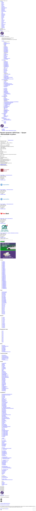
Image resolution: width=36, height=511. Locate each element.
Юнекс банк (4, 390)
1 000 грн (3, 261)
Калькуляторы (4, 118)
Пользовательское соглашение (4, 504)
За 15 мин (3, 397)
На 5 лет (5, 71)
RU (0, 30)
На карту (5, 42)
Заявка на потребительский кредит (7, 479)
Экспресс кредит (4, 402)
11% (2, 331)
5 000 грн (3, 264)
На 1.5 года (3, 304)
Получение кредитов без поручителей (8, 408)
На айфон (3, 347)
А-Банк (3, 366)
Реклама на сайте (4, 484)
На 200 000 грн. (6, 65)
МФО (5, 114)
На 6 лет (3, 308)
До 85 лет (3, 327)
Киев (2, 1)
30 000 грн (3, 271)
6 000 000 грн (4, 285)
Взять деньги (4, 416)
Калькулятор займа (5, 477)
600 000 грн (4, 280)
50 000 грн (3, 273)
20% (2, 338)
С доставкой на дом (7, 85)
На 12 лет (3, 312)
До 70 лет (3, 325)
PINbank (3, 364)
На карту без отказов (5, 358)
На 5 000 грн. (6, 62)
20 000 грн (3, 270)
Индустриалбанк (4, 373)
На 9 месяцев (4, 301)
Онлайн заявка (4, 398)
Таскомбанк (4, 387)
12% (2, 332)
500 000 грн (4, 279)
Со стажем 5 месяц (5, 434)
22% (2, 340)
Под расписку (4, 403)
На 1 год (3, 303)
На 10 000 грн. (6, 49)
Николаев (2, 15)
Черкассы (2, 25)
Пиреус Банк (4, 383)
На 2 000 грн (6, 47)
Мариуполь (3, 13)
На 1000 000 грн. (6, 66)
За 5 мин (3, 395)
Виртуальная (6, 107)
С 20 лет (3, 318)
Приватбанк (6, 111)
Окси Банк (3, 380)
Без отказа (5, 56)
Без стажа (3, 429)
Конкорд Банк (4, 374)
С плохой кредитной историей (8, 84)
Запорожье (3, 6)
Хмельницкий (3, 22)
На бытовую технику (5, 346)
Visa (2, 474)
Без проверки (4, 444)
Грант (3, 369)
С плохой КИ (6, 59)
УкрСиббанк (4, 389)
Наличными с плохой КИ (6, 418)
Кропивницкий (3, 11)
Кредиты (3, 447)
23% (2, 341)
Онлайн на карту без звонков (8, 77)
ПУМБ (3, 385)
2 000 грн (3, 262)
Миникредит (4, 411)
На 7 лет (3, 309)
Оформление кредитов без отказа (7, 394)
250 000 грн (4, 277)
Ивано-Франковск (4, 7)
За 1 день (3, 428)
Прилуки (2, 17)
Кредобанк (3, 378)
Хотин (2, 23)
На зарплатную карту (5, 357)
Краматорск (3, 8)
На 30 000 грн (6, 51)
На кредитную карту (5, 356)
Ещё (2, 120)
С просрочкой (6, 54)
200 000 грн (4, 276)
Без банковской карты (5, 430)
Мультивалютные (6, 99)
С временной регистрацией (6, 426)
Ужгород (2, 20)
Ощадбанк (5, 112)
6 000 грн (3, 265)
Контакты (3, 482)
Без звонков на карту (7, 58)
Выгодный (3, 399)
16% (2, 335)
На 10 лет (3, 311)
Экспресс (5, 57)
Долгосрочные (6, 76)
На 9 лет (3, 310)
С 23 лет (3, 321)
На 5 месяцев (4, 299)
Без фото (5, 53)
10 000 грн (3, 268)
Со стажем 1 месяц (5, 431)
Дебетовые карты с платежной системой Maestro (11, 101)
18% (2, 337)
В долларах (5, 98)
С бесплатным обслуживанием (8, 102)
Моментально (6, 91)
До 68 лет (3, 324)
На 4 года (3, 306)
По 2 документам (4, 427)
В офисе (5, 44)
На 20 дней (3, 295)
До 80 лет (3, 326)
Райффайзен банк (6, 110)
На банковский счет (7, 43)
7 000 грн (3, 266)
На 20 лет (5, 72)
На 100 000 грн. (6, 64)
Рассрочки (5, 86)
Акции (5, 122)
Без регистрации (4, 425)
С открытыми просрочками (6, 407)
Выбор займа (2, 35)
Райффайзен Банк (4, 386)
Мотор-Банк (4, 379)
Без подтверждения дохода (8, 83)
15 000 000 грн (4, 288)
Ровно (2, 18)
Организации (4, 113)
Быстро (5, 94)
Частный (3, 419)
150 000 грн (4, 275)
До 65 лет (3, 323)
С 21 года (3, 319)
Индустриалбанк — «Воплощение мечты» (6, 189)
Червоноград (3, 24)
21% (2, 339)
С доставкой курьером (7, 93)
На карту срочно (4, 355)
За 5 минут (5, 88)
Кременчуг (3, 9)
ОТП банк (5, 95)
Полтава (2, 16)
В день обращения (6, 106)
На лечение (4, 348)
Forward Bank (4, 363)
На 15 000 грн (6, 50)
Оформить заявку (3, 179)
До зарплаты (4, 412)
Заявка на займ (4, 478)
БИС (3, 370)
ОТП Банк (3, 381)
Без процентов (4, 443)
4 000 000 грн (4, 283)
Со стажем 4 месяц (5, 433)
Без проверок (4, 405)
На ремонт (3, 350)
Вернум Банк (4, 371)
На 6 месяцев (4, 300)
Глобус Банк (4, 372)
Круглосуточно (4, 400)
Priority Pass (4, 463)
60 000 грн (3, 274)
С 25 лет (3, 322)
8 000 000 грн (4, 286)
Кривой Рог (3, 10)
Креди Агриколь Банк (5, 377)
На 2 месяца (5, 68)
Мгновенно (4, 401)
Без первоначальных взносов (6, 414)
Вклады (3, 117)
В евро (5, 97)
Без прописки (4, 404)
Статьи (5, 121)
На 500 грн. (5, 46)
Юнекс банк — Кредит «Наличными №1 (6, 218)
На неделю (3, 293)
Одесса (2, 3)
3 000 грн (3, 263)
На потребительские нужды (6, 351)
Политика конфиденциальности (5, 503)
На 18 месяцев (4, 302)
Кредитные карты (4, 79)
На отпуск (3, 345)
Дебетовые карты (4, 96)
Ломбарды (5, 116)
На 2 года (5, 69)
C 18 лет (3, 317)
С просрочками (6, 75)
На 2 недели (4, 294)
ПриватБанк (4, 384)
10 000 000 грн (4, 287)
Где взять (3, 436)
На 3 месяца (5, 70)
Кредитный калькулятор (7, 119)
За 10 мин (3, 396)
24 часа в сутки (4, 413)
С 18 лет (5, 81)
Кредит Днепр (4, 375)
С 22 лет (3, 320)
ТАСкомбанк (6, 109)
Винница (2, 4)
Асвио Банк (4, 368)
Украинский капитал (5, 388)
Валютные (5, 100)
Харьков (2, 2)
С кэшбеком (5, 90)
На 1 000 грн (6, 61)
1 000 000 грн (4, 281)
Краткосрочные (4, 291)
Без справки (4, 420)
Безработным (6, 92)
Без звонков (4, 415)
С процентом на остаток (7, 103)
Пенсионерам (6, 82)
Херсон (2, 21)
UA (2, 30)
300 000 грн (4, 278)
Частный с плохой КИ (5, 417)
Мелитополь (3, 14)
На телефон (4, 349)
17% (2, 336)
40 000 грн (3, 272)
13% (2, 333)
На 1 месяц (3, 296)
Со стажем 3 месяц (5, 432)
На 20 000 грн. (4, 451)
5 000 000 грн (4, 284)
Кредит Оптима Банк (5, 376)
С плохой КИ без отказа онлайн (8, 78)
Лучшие (5, 55)
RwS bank (3, 365)
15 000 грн (3, 269)
